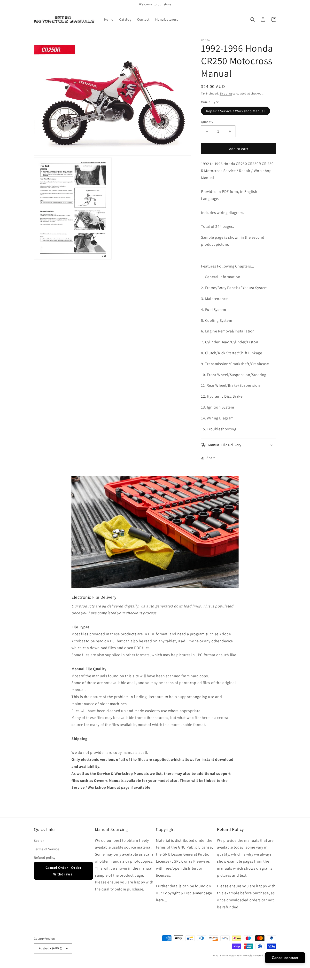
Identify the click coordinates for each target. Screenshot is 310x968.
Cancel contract (285, 958)
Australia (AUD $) (50, 948)
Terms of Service (46, 849)
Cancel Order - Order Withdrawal (64, 870)
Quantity (207, 122)
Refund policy (44, 857)
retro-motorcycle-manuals (237, 955)
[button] (252, 19)
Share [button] (211, 458)
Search (39, 840)
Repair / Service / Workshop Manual (235, 111)
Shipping (226, 93)
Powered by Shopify (264, 955)
